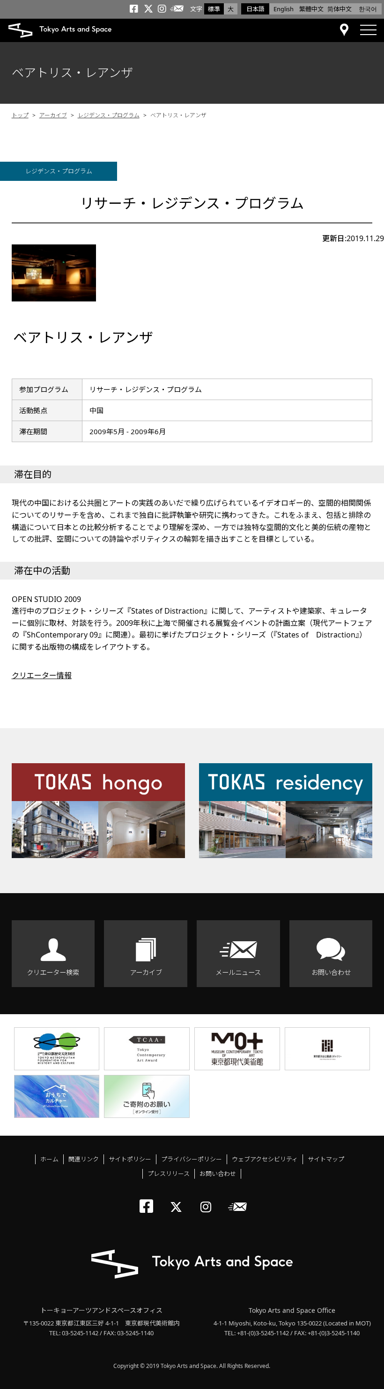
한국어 (368, 9)
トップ (20, 115)
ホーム (49, 1159)
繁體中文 (311, 9)
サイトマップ (326, 1159)
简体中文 (339, 9)
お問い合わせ (331, 972)
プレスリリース (169, 1173)
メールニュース (238, 972)
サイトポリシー (130, 1159)
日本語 (255, 9)
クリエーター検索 (53, 972)
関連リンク (83, 1159)
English (283, 9)
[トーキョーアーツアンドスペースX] (178, 1199)
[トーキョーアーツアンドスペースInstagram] (208, 1199)
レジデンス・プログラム (109, 115)
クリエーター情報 (42, 675)
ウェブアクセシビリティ (265, 1159)
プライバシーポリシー (191, 1159)
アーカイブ (53, 115)
